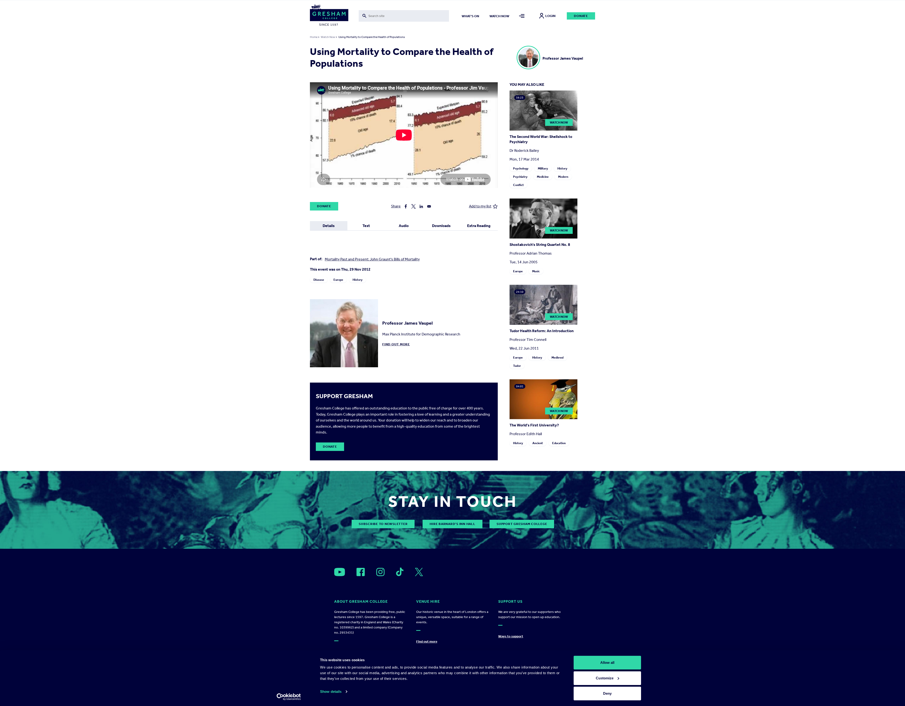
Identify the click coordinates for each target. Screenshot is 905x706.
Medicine (543, 176)
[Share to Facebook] (406, 206)
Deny (607, 693)
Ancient (537, 443)
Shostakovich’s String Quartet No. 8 (540, 244)
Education (559, 443)
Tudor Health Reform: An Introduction (542, 331)
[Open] (339, 572)
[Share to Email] (429, 206)
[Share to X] (413, 206)
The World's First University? (534, 425)
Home (313, 37)
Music (536, 271)
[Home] (329, 16)
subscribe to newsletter (383, 524)
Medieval (557, 357)
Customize (604, 678)
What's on (470, 16)
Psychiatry (520, 176)
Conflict (518, 185)
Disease (318, 279)
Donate (581, 16)
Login (550, 16)
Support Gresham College (522, 524)
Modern (563, 176)
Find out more (396, 344)
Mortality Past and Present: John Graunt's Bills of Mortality (372, 259)
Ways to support (510, 636)
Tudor (517, 365)
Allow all (607, 663)
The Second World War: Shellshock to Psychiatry (541, 139)
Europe (338, 279)
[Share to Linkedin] (421, 206)
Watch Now (328, 37)
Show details (330, 691)
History (357, 279)
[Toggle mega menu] (522, 16)
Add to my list (480, 206)
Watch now (499, 16)
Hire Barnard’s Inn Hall (452, 524)
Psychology (520, 168)
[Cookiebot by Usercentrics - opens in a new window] (288, 696)
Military (543, 168)
